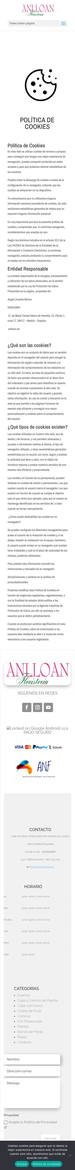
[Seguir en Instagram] (37, 707)
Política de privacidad (46, 1164)
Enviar (50, 1138)
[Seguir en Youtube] (48, 707)
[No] (70, 1155)
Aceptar (22, 1164)
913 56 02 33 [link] (32, 851)
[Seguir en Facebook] (26, 707)
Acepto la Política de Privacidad (33, 1122)
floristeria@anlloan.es (41, 867)
